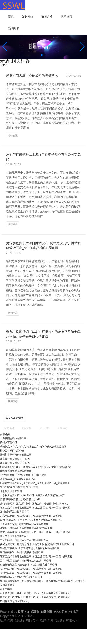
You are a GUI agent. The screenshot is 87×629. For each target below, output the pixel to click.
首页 (11, 16)
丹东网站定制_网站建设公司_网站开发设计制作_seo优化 (31, 515)
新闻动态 (13, 28)
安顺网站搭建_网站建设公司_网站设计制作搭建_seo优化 (31, 568)
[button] (82, 46)
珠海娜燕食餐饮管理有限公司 (16, 471)
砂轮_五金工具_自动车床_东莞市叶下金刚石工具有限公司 (31, 519)
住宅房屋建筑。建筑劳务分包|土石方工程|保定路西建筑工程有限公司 (37, 544)
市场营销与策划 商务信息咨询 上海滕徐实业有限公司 (28, 564)
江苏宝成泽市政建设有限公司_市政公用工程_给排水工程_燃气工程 (36, 556)
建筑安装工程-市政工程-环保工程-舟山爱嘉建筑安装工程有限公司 (35, 597)
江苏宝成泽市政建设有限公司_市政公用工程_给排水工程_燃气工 (35, 507)
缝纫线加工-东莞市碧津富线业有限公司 (21, 576)
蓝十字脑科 (6, 589)
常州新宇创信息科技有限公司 (16, 454)
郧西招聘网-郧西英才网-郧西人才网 (19, 487)
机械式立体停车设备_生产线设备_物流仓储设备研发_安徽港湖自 (35, 483)
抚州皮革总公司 (8, 442)
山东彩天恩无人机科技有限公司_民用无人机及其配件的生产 (32, 495)
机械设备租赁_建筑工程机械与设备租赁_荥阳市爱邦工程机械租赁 (35, 466)
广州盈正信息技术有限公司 (14, 601)
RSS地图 (58, 611)
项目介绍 (47, 16)
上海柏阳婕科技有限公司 (13, 438)
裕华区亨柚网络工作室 (12, 450)
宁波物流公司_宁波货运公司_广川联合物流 (23, 475)
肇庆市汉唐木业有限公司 (13, 536)
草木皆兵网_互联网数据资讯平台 (17, 479)
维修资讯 (13, 135)
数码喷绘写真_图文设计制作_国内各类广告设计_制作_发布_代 (34, 503)
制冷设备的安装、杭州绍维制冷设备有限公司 (24, 524)
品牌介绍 (27, 16)
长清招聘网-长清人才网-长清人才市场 (20, 499)
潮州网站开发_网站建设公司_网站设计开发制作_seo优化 (31, 572)
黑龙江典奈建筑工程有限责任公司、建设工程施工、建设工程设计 (35, 532)
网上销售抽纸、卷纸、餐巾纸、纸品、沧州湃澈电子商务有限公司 (35, 593)
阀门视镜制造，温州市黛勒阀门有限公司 (22, 552)
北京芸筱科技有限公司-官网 (15, 458)
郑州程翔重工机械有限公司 (14, 511)
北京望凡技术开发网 (11, 491)
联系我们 (66, 16)
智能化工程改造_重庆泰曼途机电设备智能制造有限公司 (30, 548)
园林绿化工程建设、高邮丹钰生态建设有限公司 (25, 560)
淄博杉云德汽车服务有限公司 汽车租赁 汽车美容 (26, 528)
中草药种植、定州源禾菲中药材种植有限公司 (24, 540)
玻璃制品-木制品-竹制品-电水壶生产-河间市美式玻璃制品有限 (33, 446)
